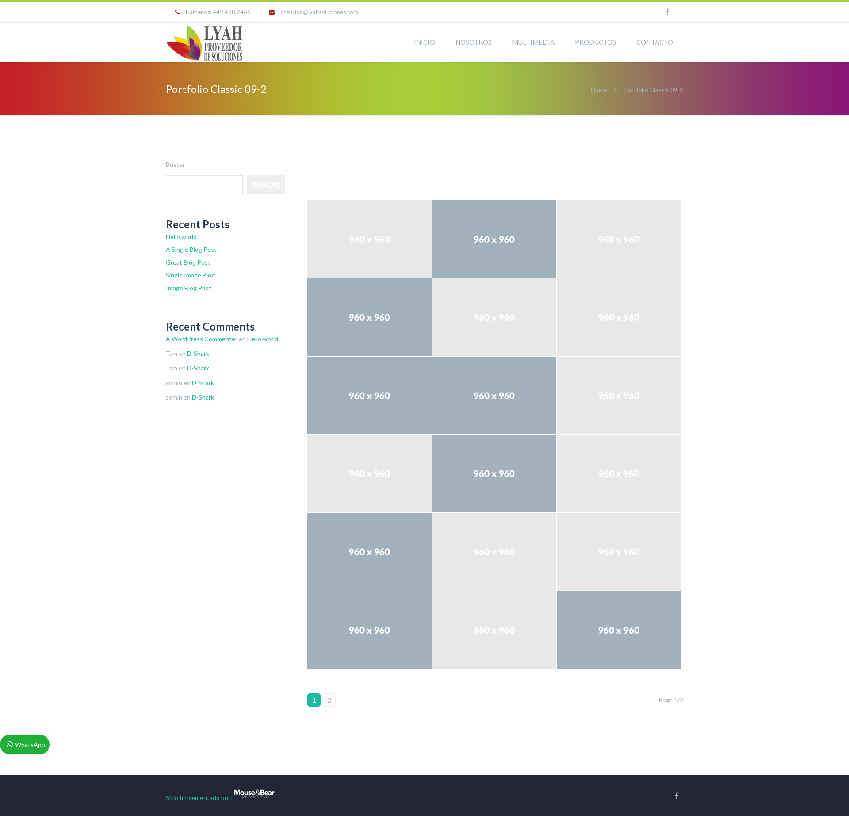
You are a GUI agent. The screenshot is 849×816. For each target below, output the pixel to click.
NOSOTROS (473, 42)
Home (599, 89)
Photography (404, 172)
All (310, 172)
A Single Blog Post (191, 249)
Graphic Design (350, 172)
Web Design (455, 172)
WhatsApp (30, 744)
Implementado (200, 797)
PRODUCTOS (595, 42)
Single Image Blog (190, 275)
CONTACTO (654, 42)
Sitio (172, 797)
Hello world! (182, 236)
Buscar (175, 164)
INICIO (424, 42)
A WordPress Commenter (201, 339)
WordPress (502, 172)
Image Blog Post (188, 288)
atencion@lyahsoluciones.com (319, 11)
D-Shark (198, 353)
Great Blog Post (188, 262)
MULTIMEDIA (533, 42)
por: (226, 797)
